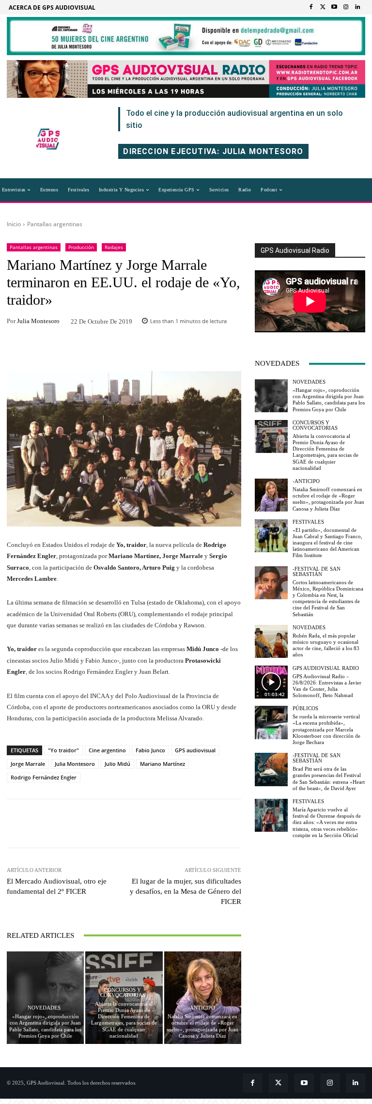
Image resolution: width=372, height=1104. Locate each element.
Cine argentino (107, 750)
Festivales (308, 522)
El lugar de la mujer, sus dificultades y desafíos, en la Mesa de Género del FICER (185, 891)
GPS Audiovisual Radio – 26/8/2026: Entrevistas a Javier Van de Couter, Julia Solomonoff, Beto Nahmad (327, 686)
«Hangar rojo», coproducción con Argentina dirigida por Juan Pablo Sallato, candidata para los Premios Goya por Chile (45, 1026)
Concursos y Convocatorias (122, 992)
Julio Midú (117, 763)
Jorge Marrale (28, 763)
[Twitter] (322, 7)
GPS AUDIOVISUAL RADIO (326, 668)
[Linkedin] (357, 7)
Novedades (44, 1008)
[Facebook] (311, 7)
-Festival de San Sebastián (317, 571)
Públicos (305, 708)
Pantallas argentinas (54, 224)
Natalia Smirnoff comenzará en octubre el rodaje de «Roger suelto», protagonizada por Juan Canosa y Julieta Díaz (202, 1026)
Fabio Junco (150, 750)
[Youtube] (334, 7)
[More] (187, 350)
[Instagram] (346, 7)
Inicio (14, 224)
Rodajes (114, 247)
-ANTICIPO (201, 1008)
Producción (81, 247)
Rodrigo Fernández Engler (44, 777)
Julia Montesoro (38, 321)
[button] (303, 190)
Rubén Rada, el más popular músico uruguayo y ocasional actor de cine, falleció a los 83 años (326, 645)
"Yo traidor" (63, 750)
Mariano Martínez (162, 763)
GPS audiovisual (195, 750)
